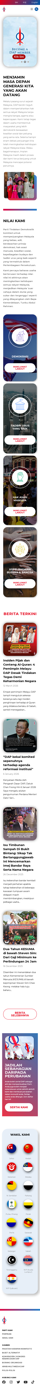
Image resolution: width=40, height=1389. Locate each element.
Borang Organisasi (12, 1363)
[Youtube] (25, 1382)
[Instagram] (11, 1382)
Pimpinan (6, 1334)
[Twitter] (18, 1382)
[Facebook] (4, 1382)
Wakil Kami (7, 1338)
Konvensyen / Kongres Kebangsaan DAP (13, 1358)
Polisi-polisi (8, 1370)
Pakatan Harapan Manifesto (17, 1349)
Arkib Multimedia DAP (13, 1367)
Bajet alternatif (11, 1353)
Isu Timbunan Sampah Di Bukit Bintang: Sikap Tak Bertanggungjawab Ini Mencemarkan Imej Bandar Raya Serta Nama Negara (18, 857)
